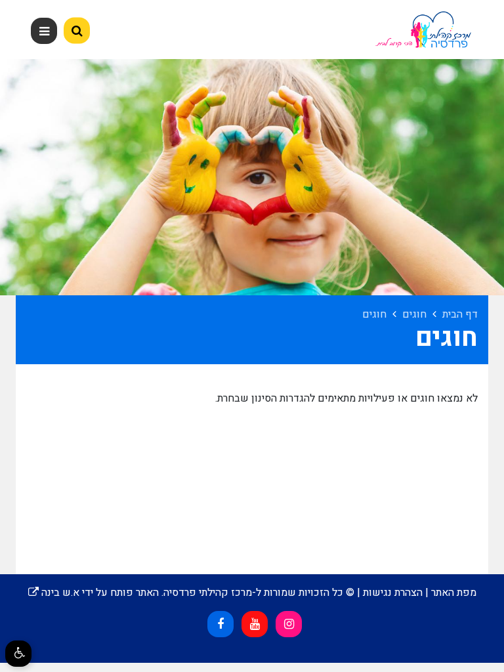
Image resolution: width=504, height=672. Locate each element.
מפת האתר (453, 592)
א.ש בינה (53, 592)
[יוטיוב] (255, 624)
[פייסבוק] (220, 624)
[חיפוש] (77, 31)
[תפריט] (44, 31)
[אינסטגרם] (289, 624)
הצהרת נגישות (393, 592)
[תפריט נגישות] (18, 653)
